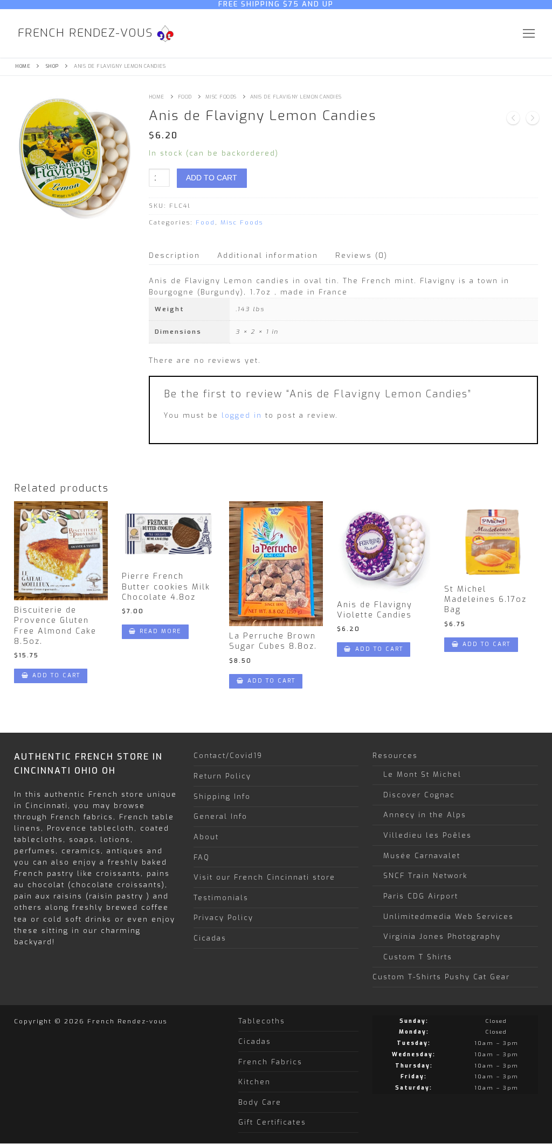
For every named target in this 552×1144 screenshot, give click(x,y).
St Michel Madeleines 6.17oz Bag (485, 599)
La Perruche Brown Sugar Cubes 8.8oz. (273, 641)
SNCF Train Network (425, 875)
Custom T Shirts (417, 956)
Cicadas (210, 938)
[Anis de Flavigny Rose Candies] (532, 119)
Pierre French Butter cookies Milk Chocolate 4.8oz (166, 586)
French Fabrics (270, 1061)
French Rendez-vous (85, 33)
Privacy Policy (223, 917)
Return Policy (222, 776)
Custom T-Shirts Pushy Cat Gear (441, 976)
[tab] (174, 255)
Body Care (259, 1102)
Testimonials (221, 897)
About (206, 836)
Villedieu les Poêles (427, 835)
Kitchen (254, 1081)
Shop (52, 66)
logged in (242, 415)
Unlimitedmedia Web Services (448, 916)
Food (185, 97)
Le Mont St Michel (422, 774)
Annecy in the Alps (424, 814)
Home (22, 66)
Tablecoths (261, 1021)
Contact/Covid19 (228, 755)
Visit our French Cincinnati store (264, 877)
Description (174, 255)
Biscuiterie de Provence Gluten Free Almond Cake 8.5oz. (55, 626)
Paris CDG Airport (420, 896)
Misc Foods (221, 97)
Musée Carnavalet (421, 855)
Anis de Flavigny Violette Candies (374, 610)
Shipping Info (222, 796)
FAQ (202, 857)
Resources (395, 755)
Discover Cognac (419, 794)
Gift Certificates (272, 1122)
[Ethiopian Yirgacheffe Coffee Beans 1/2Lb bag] (513, 119)
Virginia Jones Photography (442, 936)
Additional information (267, 255)
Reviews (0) (361, 255)
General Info (220, 816)
